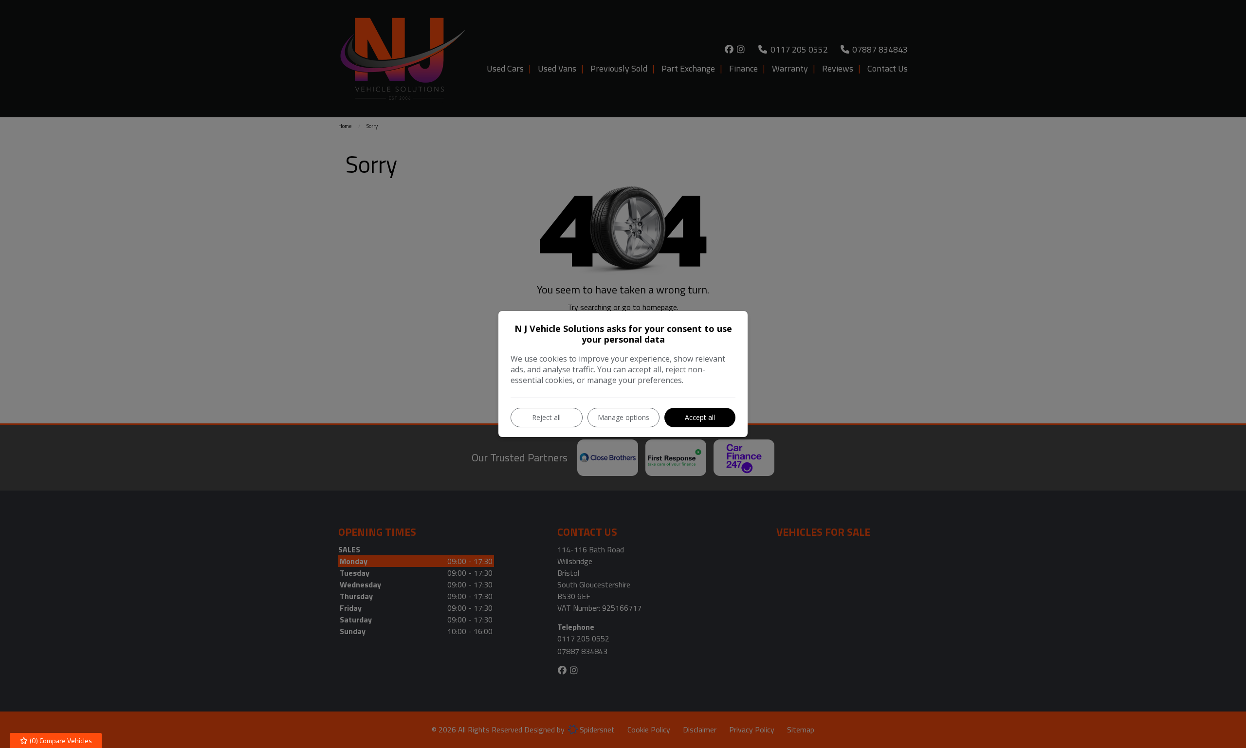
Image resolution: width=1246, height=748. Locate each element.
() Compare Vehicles (60, 740)
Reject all (546, 417)
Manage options (623, 417)
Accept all (700, 417)
